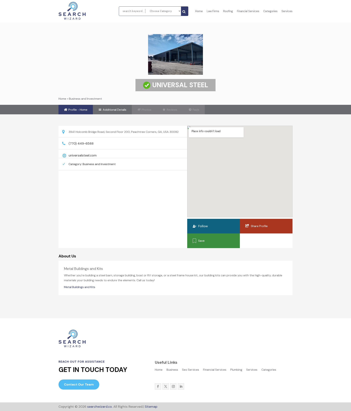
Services (287, 11)
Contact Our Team (79, 384)
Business (172, 370)
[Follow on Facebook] (158, 386)
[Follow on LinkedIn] (181, 386)
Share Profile (259, 226)
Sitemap (151, 406)
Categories (270, 11)
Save (201, 241)
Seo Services (190, 370)
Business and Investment (85, 99)
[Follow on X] (166, 386)
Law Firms (213, 11)
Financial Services (248, 11)
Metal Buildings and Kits (79, 287)
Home (199, 11)
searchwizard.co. (99, 406)
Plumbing (236, 370)
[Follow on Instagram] (173, 386)
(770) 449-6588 (81, 143)
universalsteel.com (83, 155)
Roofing (228, 11)
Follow (203, 226)
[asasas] (184, 11)
